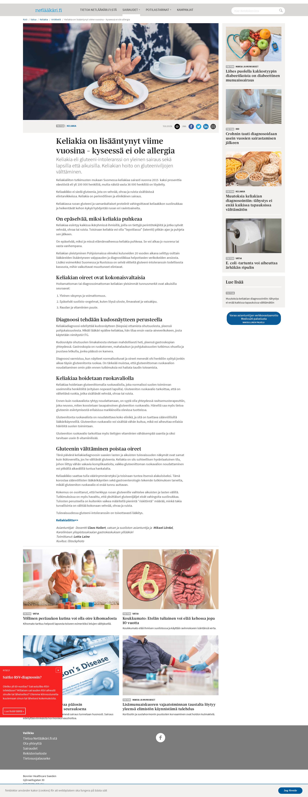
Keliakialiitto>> (67, 520)
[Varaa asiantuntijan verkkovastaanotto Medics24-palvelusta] (253, 318)
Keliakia (71, 125)
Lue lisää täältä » (14, 711)
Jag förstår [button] (290, 790)
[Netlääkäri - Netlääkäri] (50, 10)
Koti (25, 19)
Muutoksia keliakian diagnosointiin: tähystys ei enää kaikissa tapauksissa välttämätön (252, 300)
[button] (108, 790)
